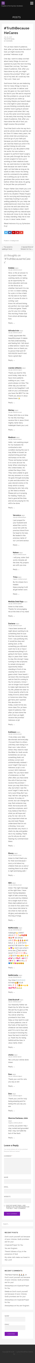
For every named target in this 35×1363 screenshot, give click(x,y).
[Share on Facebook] (10, 232)
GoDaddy (18, 1354)
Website (7, 1196)
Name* (7, 1316)
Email (6, 1187)
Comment (8, 1156)
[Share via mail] (21, 232)
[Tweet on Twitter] (6, 232)
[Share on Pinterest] (17, 232)
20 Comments (8, 41)
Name (6, 1177)
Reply (10, 323)
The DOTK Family (9, 39)
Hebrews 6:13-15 (15, 223)
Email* (7, 1324)
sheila (10, 1055)
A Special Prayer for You (14, 1245)
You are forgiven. (11, 1248)
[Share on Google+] (14, 232)
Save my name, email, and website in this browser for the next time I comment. (17, 1207)
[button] (32, 3)
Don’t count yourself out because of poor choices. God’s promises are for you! (17, 1239)
